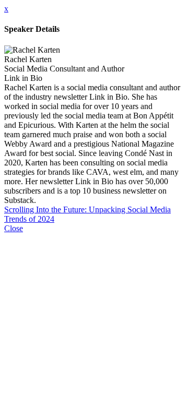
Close (13, 228)
